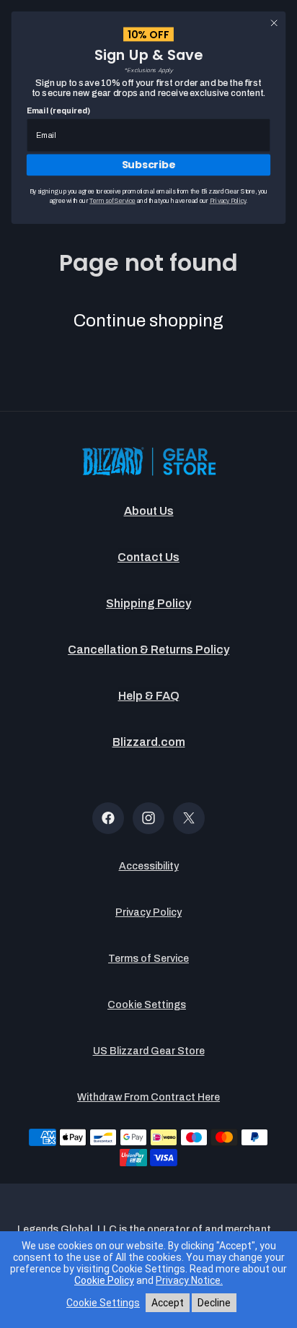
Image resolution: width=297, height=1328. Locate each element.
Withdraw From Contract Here (148, 1097)
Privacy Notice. (189, 1280)
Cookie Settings (146, 1004)
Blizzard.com (148, 742)
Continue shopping (148, 320)
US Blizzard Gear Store (149, 1051)
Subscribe (149, 164)
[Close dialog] (274, 23)
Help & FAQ (148, 696)
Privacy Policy (148, 912)
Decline (214, 1303)
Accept (167, 1303)
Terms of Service (148, 958)
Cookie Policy (104, 1280)
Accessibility (149, 866)
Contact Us (148, 557)
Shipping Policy (148, 603)
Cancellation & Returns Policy (148, 649)
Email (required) (58, 110)
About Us (149, 511)
